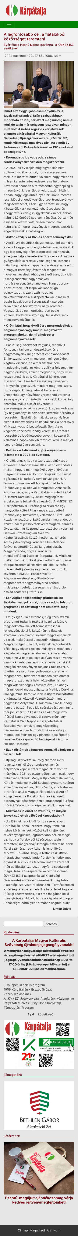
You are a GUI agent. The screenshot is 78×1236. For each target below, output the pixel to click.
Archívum (53, 1230)
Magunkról (37, 1230)
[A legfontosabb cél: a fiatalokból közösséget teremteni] (39, 84)
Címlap (23, 1230)
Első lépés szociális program (24, 985)
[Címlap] (26, 10)
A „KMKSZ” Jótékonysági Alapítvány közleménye (39, 998)
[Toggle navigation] (9, 24)
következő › (46, 1014)
